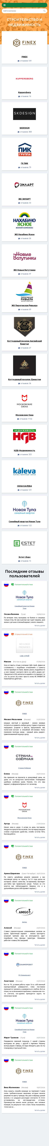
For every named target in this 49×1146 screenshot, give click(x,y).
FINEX (24, 713)
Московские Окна (24, 818)
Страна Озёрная (24, 768)
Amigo (24, 922)
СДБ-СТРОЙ (24, 656)
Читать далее (40, 625)
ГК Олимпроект (24, 975)
